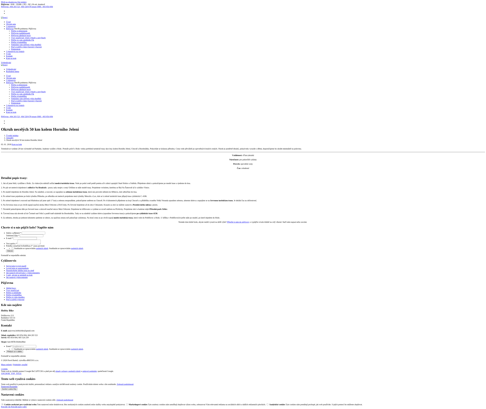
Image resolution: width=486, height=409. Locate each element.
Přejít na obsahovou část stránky (14, 2)
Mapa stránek (6, 365)
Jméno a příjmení (13, 233)
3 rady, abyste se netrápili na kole (19, 275)
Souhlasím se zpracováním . (66, 248)
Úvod (8, 22)
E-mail (9, 238)
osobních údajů (42, 248)
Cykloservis (11, 26)
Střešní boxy (11, 288)
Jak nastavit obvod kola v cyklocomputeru (23, 273)
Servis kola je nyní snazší (16, 266)
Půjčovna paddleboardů (20, 33)
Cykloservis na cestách (15, 51)
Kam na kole (11, 58)
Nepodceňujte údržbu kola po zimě (20, 270)
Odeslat (10, 251)
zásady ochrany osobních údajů (67, 371)
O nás (8, 54)
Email (9, 346)
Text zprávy (11, 243)
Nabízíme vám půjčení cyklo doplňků (26, 45)
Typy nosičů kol (12, 290)
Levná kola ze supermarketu (17, 268)
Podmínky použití (20, 365)
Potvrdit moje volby (19, 407)
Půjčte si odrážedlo (13, 293)
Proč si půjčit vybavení (15, 299)
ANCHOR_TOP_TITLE (11, 373)
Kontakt (9, 56)
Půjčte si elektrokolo (19, 31)
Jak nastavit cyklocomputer (17, 277)
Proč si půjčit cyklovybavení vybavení (26, 47)
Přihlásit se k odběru (14, 352)
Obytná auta (11, 24)
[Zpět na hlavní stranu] (4, 17)
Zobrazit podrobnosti (125, 384)
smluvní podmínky (89, 371)
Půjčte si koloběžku (19, 42)
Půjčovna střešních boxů (21, 35)
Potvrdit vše (6, 407)
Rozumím (13, 386)
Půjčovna (10, 29)
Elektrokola (15, 49)
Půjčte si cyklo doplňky (15, 297)
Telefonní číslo (12, 236)
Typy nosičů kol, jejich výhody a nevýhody (28, 38)
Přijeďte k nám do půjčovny (238, 222)
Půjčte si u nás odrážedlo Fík (22, 40)
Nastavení (5, 386)
